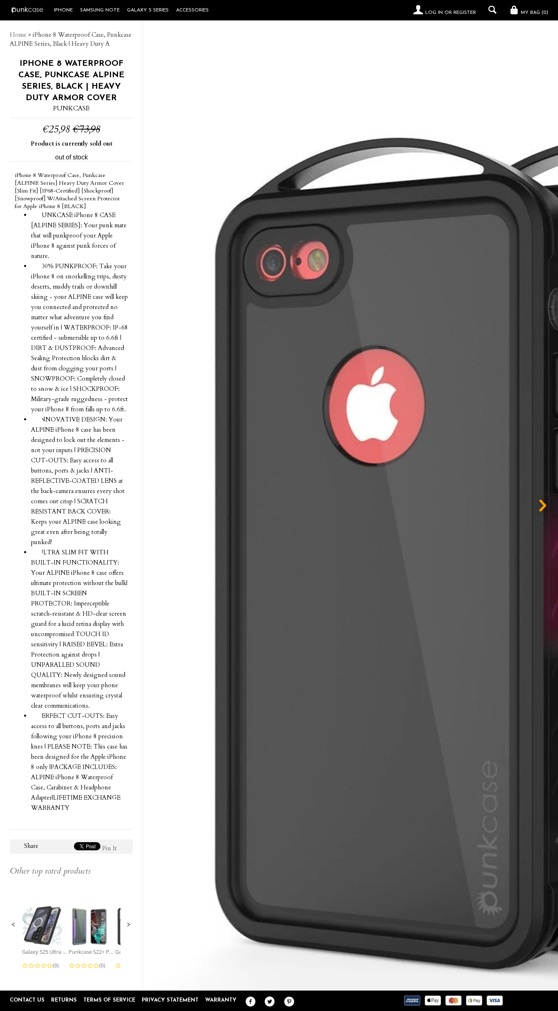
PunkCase (71, 108)
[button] (13, 924)
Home (18, 35)
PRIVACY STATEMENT (170, 1000)
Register (464, 12)
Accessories (192, 10)
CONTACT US (27, 1000)
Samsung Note (100, 10)
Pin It (109, 848)
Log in (434, 12)
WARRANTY (221, 1000)
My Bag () (533, 12)
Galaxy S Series (148, 10)
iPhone (63, 10)
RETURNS (64, 1000)
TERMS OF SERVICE (109, 1000)
